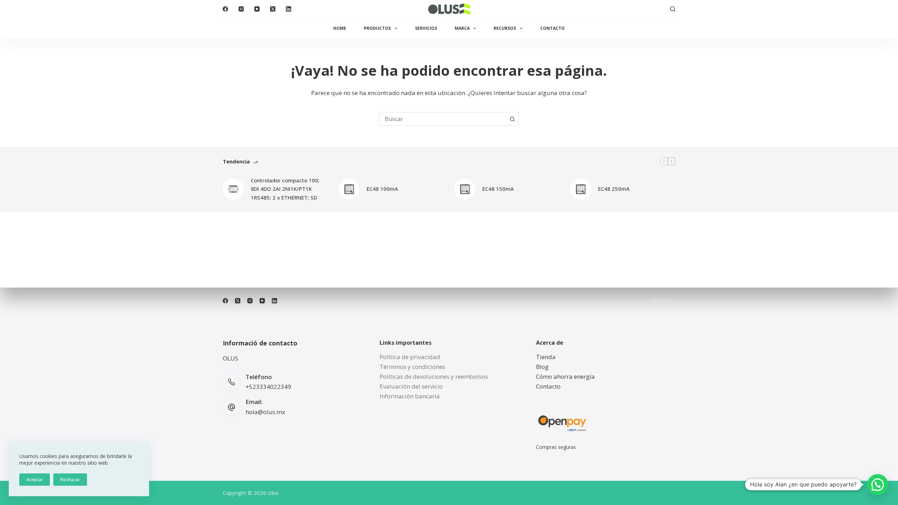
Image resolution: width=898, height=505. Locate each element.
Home (339, 28)
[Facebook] (225, 9)
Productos (377, 28)
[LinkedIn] (288, 9)
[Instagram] (241, 9)
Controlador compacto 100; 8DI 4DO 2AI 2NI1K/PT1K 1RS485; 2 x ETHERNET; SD (285, 189)
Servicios (426, 28)
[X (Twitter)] (272, 9)
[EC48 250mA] (580, 189)
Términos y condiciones (412, 367)
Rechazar (70, 479)
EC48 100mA (382, 188)
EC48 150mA (498, 188)
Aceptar (34, 479)
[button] (877, 484)
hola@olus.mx (265, 412)
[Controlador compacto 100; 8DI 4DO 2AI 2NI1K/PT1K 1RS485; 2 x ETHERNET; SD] (233, 189)
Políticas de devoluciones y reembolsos (434, 376)
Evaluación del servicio (411, 386)
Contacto (552, 28)
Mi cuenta (663, 301)
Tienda (546, 357)
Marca (462, 28)
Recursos (505, 28)
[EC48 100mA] (349, 189)
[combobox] (443, 119)
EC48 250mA (614, 188)
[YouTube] (257, 9)
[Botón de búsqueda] (512, 119)
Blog (542, 367)
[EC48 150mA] (464, 189)
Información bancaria (410, 396)
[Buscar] (672, 9)
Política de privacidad (410, 357)
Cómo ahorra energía (565, 376)
